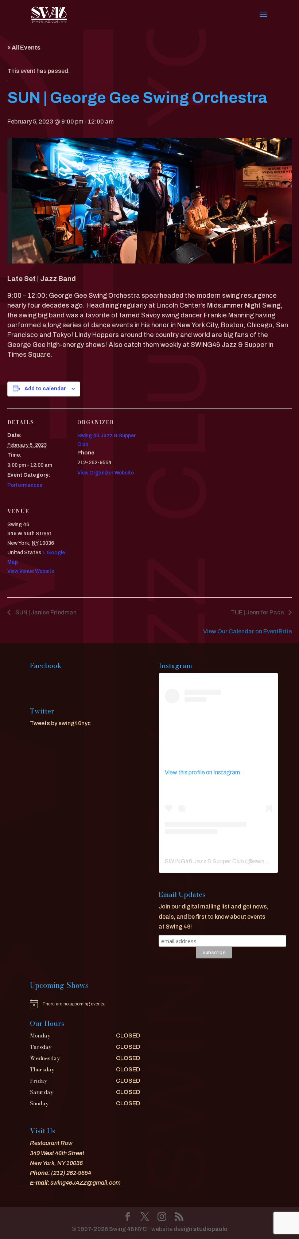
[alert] (85, 1004)
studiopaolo (210, 1229)
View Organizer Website (105, 473)
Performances (24, 485)
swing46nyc (268, 861)
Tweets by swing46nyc (60, 723)
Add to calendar (45, 388)
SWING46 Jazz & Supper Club (204, 861)
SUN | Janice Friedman (45, 612)
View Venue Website (30, 571)
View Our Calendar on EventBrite (247, 631)
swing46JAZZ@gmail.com (85, 1183)
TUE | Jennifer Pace (258, 612)
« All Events (23, 47)
